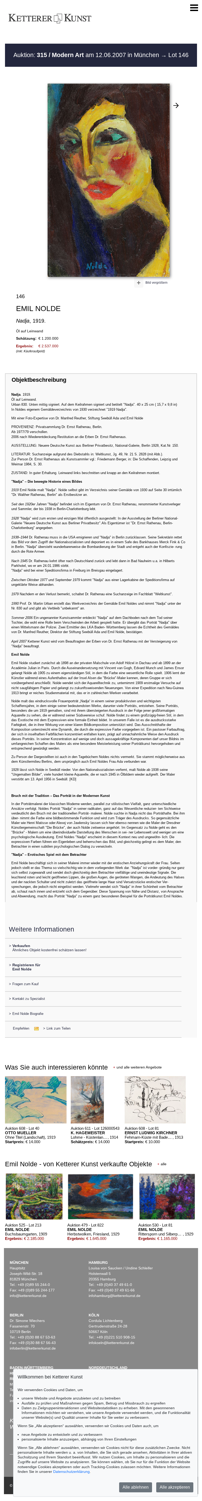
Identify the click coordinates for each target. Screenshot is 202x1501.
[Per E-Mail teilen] (34, 1028)
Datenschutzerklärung (71, 1471)
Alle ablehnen (136, 1487)
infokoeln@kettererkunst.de (111, 1343)
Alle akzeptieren (175, 1487)
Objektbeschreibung (39, 379)
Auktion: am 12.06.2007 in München (87, 55)
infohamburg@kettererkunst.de (114, 1296)
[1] (176, 105)
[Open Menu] (194, 7)
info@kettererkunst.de (28, 1296)
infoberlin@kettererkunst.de (33, 1348)
